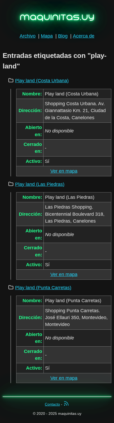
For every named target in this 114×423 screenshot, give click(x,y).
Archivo (28, 36)
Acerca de (83, 36)
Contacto (52, 404)
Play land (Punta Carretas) (43, 287)
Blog (63, 36)
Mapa (47, 36)
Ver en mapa (63, 171)
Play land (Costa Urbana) (42, 80)
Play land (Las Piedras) (39, 184)
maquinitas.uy (57, 17)
